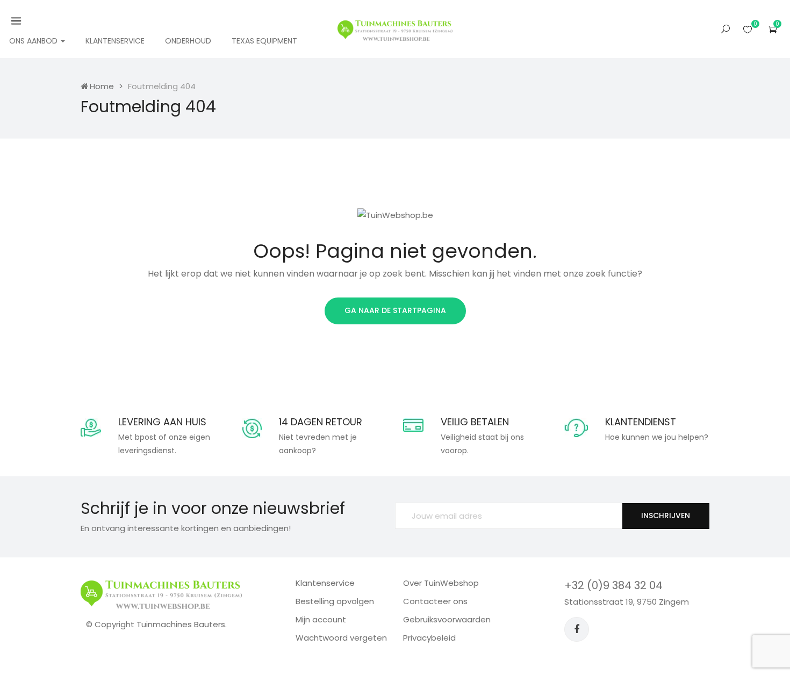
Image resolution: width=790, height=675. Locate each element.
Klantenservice (115, 40)
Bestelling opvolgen (335, 601)
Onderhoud (188, 40)
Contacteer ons (435, 601)
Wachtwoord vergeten (341, 637)
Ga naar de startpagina (395, 310)
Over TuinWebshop (441, 583)
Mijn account (321, 619)
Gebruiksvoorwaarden (447, 619)
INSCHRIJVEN (665, 515)
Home (102, 86)
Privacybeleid (429, 637)
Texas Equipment (264, 40)
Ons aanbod (34, 40)
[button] (773, 29)
